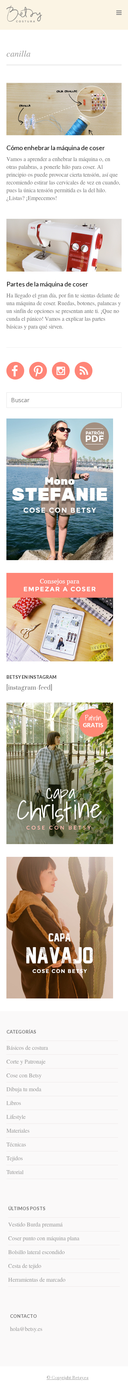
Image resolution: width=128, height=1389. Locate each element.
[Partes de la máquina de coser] (64, 270)
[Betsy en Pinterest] (38, 378)
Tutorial (14, 1171)
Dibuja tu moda (23, 1089)
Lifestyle (16, 1116)
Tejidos (14, 1158)
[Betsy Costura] (24, 19)
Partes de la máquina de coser (47, 284)
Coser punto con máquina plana (43, 1238)
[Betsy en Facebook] (15, 378)
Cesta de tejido (24, 1265)
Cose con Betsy (24, 1075)
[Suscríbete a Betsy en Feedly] (83, 378)
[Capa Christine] (59, 842)
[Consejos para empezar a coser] (59, 660)
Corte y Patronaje (26, 1061)
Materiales (18, 1130)
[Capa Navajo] (59, 558)
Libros (13, 1102)
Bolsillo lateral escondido (36, 1252)
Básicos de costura (27, 1047)
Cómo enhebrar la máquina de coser (55, 148)
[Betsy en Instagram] (61, 378)
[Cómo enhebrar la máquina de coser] (64, 133)
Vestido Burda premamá (35, 1224)
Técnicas (16, 1144)
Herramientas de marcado (36, 1279)
